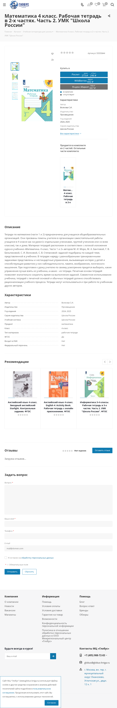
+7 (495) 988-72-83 (94, 655)
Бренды (84, 610)
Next (109, 362)
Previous (105, 362)
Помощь (46, 601)
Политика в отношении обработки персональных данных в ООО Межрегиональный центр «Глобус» (56, 636)
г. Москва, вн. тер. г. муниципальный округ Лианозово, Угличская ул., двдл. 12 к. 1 (95, 677)
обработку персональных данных (37, 557)
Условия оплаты (51, 606)
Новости (9, 606)
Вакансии (10, 610)
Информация (50, 596)
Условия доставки (52, 610)
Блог (82, 601)
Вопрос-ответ (87, 606)
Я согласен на (31, 557)
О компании (11, 601)
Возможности (49, 618)
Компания (11, 596)
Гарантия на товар (52, 614)
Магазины (10, 614)
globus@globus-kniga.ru (97, 662)
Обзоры (84, 614)
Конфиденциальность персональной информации (58, 624)
